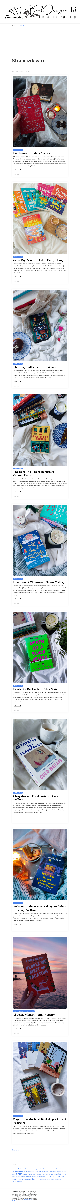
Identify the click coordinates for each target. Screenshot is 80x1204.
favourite (64, 1171)
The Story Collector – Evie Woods (35, 367)
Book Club (43, 1169)
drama (43, 1171)
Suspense (62, 1179)
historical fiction (56, 1174)
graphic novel (36, 1174)
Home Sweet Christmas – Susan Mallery (39, 582)
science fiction (43, 1179)
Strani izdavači (18, 149)
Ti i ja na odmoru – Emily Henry (34, 1015)
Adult (19, 1169)
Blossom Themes (28, 1199)
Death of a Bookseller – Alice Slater (36, 689)
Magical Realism (40, 1177)
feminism (14, 1174)
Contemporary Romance (30, 1171)
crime (39, 1171)
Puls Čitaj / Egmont (19, 1011)
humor (13, 1176)
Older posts (15, 1150)
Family (54, 1171)
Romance (35, 1179)
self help (52, 1179)
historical (48, 1174)
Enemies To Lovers (48, 1171)
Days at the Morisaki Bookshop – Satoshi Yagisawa (39, 1121)
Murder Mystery (55, 1176)
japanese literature (22, 1176)
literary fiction (31, 1177)
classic (63, 1169)
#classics (14, 1169)
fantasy (58, 1171)
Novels (29, 1179)
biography (37, 1169)
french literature (29, 1174)
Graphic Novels (42, 1174)
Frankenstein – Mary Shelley (31, 153)
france (24, 1174)
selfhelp (48, 1179)
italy (16, 1176)
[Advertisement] (40, 38)
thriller (14, 1182)
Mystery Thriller (16, 1179)
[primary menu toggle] (2, 11)
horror (64, 1174)
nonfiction (24, 1179)
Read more (17, 169)
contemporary (17, 1171)
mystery (61, 1176)
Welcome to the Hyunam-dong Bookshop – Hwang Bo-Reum (39, 908)
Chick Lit (58, 1169)
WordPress (14, 1201)
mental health (48, 1176)
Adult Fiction (25, 1169)
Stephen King (57, 1179)
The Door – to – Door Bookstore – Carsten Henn (34, 474)
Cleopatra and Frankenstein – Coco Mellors (36, 798)
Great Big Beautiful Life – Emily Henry (38, 260)
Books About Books (51, 1169)
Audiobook (31, 1169)
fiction (19, 1173)
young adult (20, 1181)
